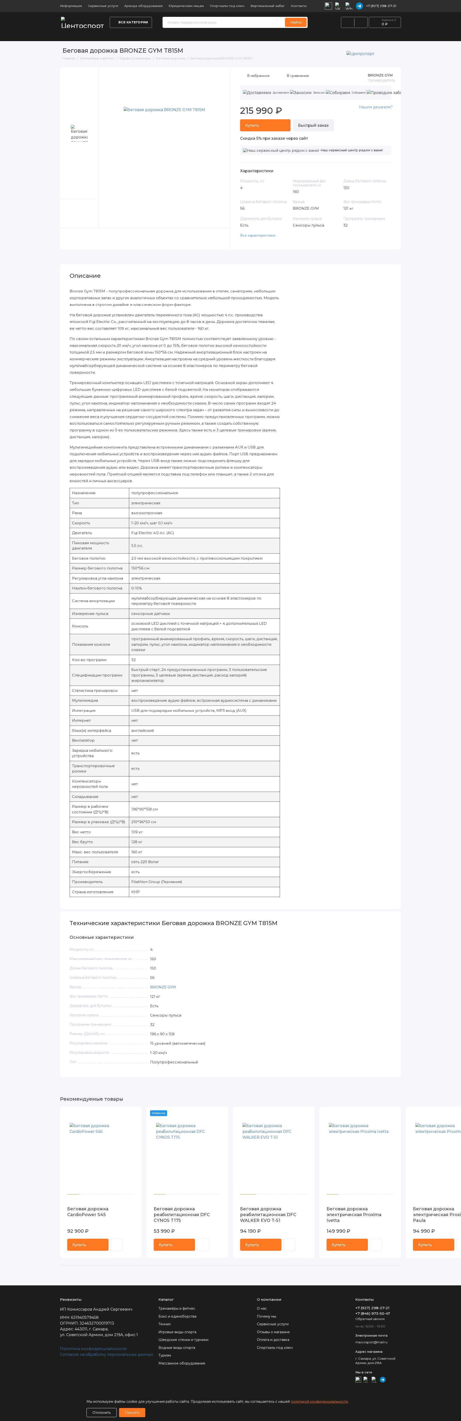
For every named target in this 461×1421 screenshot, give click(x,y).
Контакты (299, 6)
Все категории (133, 22)
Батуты (252, 34)
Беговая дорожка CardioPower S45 (87, 1211)
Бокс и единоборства (217, 34)
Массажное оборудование (181, 1363)
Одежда (136, 34)
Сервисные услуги (103, 6)
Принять (132, 1412)
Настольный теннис (170, 34)
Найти (296, 22)
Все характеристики (257, 235)
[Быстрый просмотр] (117, 1245)
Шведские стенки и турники (414, 34)
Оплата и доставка (273, 1340)
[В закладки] (135, 1113)
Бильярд (371, 34)
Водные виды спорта (284, 34)
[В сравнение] (126, 1113)
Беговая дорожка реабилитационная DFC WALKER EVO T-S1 (268, 1214)
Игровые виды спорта (334, 34)
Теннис (164, 1324)
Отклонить (101, 1412)
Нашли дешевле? (376, 107)
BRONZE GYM (380, 75)
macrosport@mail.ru (371, 1342)
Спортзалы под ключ (227, 6)
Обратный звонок (370, 1319)
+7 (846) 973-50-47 (372, 1313)
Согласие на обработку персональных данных (106, 1354)
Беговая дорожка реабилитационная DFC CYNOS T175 (182, 1214)
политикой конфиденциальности (319, 1401)
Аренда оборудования (143, 6)
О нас (262, 1308)
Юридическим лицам (186, 6)
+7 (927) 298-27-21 (381, 6)
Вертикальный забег (267, 6)
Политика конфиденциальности (93, 1348)
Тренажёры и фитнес (80, 34)
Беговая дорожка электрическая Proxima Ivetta (354, 1214)
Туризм (164, 1355)
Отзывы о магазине (273, 1332)
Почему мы (266, 1316)
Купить (79, 1245)
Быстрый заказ (313, 125)
